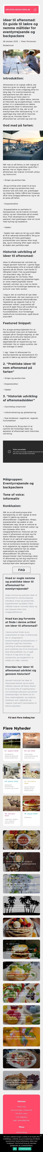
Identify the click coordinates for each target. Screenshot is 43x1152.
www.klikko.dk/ (24, 1120)
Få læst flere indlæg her (21, 717)
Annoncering (21, 1132)
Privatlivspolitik (25, 1149)
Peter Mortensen (28, 41)
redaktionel (8, 45)
